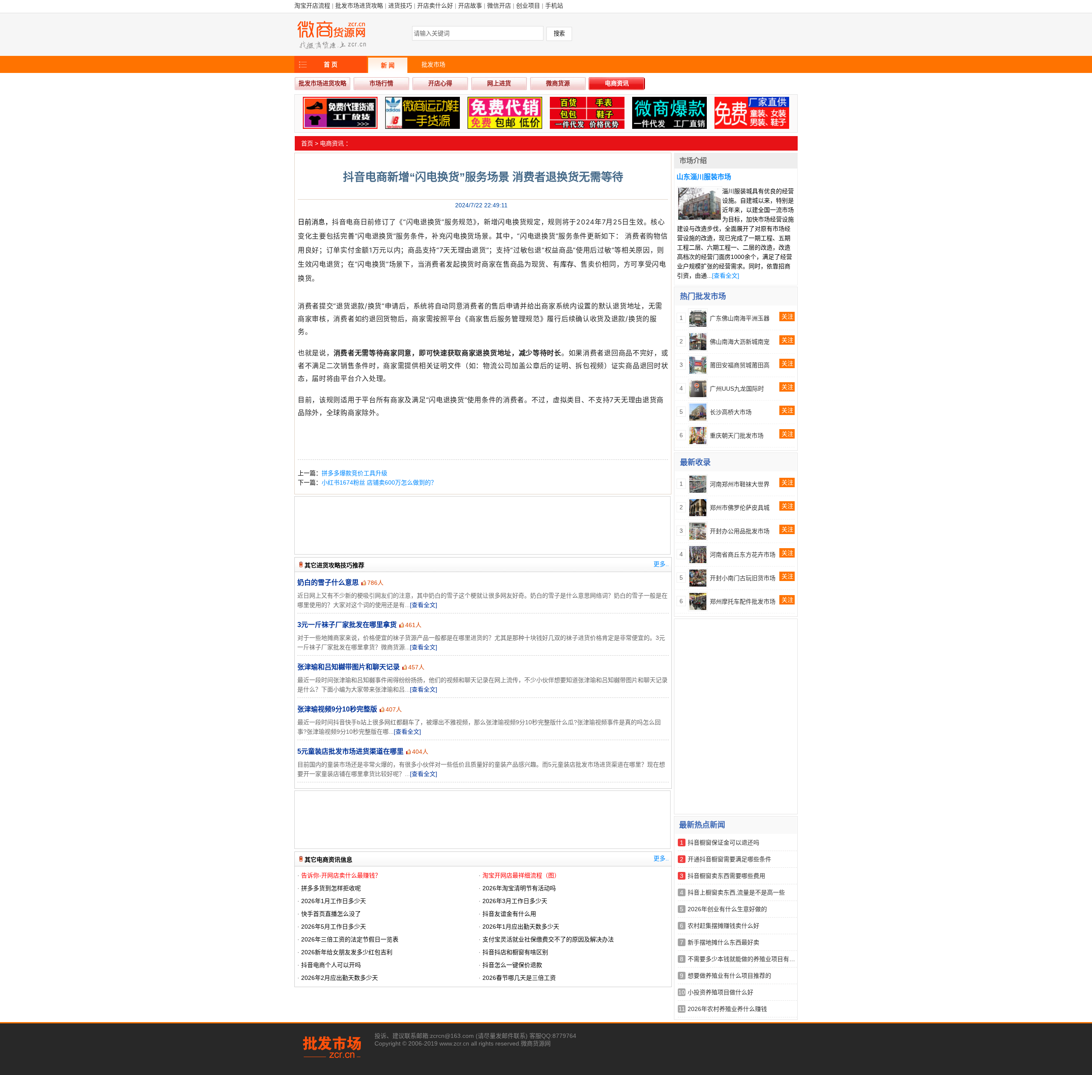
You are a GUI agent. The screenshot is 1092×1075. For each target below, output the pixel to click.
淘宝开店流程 (312, 5)
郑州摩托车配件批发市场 (742, 601)
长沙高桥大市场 (731, 412)
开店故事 (470, 5)
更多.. (661, 564)
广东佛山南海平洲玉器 (740, 318)
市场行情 (381, 83)
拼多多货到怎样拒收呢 (331, 888)
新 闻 (388, 65)
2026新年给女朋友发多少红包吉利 (346, 952)
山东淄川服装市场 (704, 176)
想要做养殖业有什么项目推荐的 (729, 975)
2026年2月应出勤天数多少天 (339, 977)
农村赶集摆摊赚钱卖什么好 (723, 925)
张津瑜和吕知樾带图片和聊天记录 (348, 667)
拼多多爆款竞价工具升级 (354, 473)
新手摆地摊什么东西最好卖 (723, 942)
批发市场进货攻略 (359, 5)
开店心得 (440, 83)
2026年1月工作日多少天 (333, 901)
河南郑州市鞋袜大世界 (740, 484)
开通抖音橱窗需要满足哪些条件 (729, 859)
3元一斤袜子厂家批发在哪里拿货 (347, 624)
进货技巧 (400, 5)
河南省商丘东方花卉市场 (742, 554)
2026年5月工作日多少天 (333, 926)
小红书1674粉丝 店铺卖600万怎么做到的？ (379, 482)
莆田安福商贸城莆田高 (740, 365)
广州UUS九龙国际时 (737, 388)
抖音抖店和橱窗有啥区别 (515, 952)
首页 (307, 143)
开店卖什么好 (435, 5)
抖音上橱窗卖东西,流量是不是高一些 (736, 892)
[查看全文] (423, 604)
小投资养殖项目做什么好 (720, 992)
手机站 (554, 5)
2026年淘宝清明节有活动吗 (519, 888)
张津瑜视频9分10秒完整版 (337, 709)
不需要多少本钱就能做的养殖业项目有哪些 (744, 959)
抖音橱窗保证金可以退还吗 (723, 842)
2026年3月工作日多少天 (514, 901)
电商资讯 (617, 83)
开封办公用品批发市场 (740, 531)
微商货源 (558, 83)
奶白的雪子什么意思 (328, 582)
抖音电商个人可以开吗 (331, 965)
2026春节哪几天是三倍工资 (519, 977)
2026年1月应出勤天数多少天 (520, 926)
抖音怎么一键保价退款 (512, 965)
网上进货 (499, 83)
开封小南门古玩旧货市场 (742, 578)
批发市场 (433, 64)
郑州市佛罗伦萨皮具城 (740, 507)
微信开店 (499, 5)
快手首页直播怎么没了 (331, 913)
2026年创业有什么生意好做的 (727, 909)
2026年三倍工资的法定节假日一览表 (349, 939)
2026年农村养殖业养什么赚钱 (727, 1008)
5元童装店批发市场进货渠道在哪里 (350, 751)
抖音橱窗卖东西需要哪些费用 (726, 875)
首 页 (330, 64)
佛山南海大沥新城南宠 (740, 341)
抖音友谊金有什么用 (509, 913)
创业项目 (528, 5)
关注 (787, 316)
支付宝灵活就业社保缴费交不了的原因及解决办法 (548, 939)
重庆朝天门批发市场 (737, 435)
